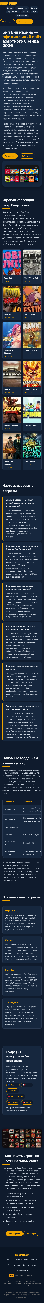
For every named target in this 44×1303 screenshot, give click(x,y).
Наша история (22, 8)
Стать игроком (24, 22)
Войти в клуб (27, 156)
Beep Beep (8, 3)
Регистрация (10, 156)
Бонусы (34, 8)
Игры (34, 12)
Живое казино (22, 16)
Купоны (10, 8)
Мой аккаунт (7, 22)
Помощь (26, 12)
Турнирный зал (13, 12)
